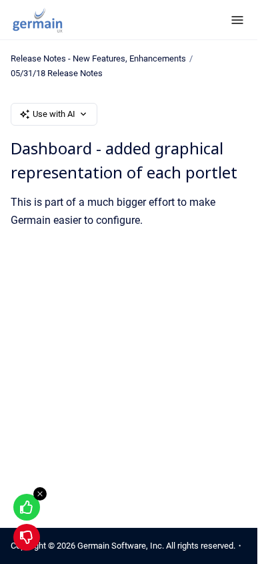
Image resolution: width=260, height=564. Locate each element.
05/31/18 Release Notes (57, 73)
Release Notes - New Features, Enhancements (98, 58)
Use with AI (54, 114)
